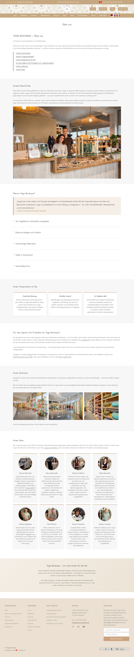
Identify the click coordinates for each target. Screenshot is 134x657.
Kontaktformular (51, 614)
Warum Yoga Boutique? (25, 56)
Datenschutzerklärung (12, 623)
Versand (7, 617)
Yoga (15, 15)
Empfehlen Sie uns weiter (54, 623)
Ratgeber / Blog (51, 620)
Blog (30, 354)
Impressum (8, 627)
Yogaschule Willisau (51, 448)
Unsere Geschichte (23, 53)
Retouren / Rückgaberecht (13, 614)
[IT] (119, 15)
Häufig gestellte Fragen (53, 610)
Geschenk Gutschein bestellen (56, 617)
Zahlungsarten (9, 620)
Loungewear (85, 340)
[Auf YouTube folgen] (84, 627)
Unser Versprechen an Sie (25, 60)
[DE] (112, 15)
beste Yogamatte (64, 357)
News (65, 15)
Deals (72, 15)
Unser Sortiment (22, 66)
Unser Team (20, 69)
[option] (115, 15)
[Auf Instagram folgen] (78, 627)
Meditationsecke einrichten (23, 357)
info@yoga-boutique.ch (80, 622)
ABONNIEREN (116, 639)
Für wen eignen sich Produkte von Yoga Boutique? (35, 63)
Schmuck (56, 15)
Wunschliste (103, 9)
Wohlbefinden (45, 15)
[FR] (115, 15)
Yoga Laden (103, 15)
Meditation (24, 15)
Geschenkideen (83, 15)
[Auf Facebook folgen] (73, 627)
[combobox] (112, 15)
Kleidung (34, 15)
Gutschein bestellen (34, 627)
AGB (6, 610)
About (93, 15)
